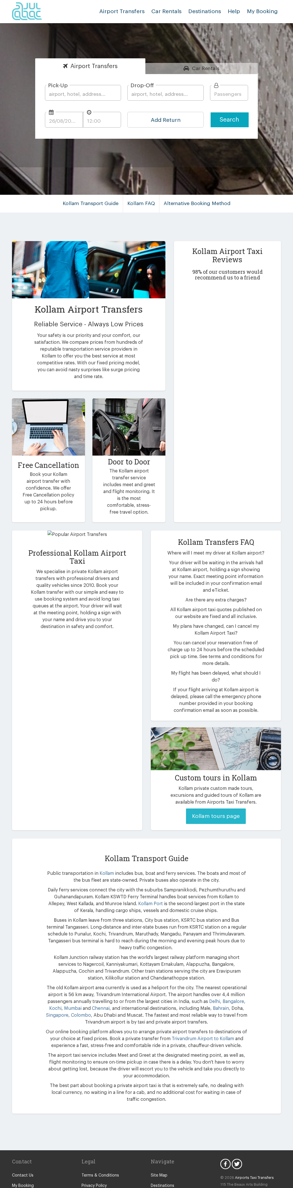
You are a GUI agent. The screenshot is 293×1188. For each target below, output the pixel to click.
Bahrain (221, 1008)
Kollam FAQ (141, 203)
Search (229, 120)
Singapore (57, 1015)
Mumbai (73, 1008)
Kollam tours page (216, 816)
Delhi (214, 1001)
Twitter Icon (237, 1164)
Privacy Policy (94, 1186)
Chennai (101, 1008)
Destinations (204, 11)
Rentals (205, 68)
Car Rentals (166, 11)
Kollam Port (150, 903)
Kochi (55, 1008)
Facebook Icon (225, 1164)
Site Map (159, 1175)
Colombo (81, 1015)
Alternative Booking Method (197, 203)
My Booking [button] (262, 11)
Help (234, 11)
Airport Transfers (121, 11)
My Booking (23, 1186)
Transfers (94, 66)
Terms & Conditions (100, 1175)
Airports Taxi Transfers (254, 1177)
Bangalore (233, 1001)
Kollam (107, 873)
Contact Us (22, 1175)
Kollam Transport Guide (90, 203)
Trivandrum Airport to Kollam (203, 1038)
